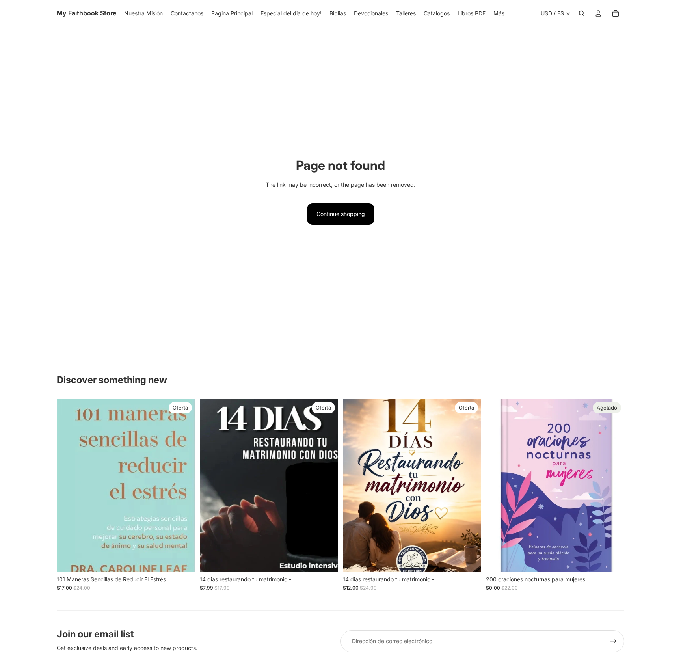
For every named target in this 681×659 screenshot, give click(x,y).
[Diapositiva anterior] (498, 485)
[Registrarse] (613, 641)
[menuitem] (498, 13)
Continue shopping (340, 213)
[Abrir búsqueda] (581, 13)
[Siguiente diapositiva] (612, 485)
